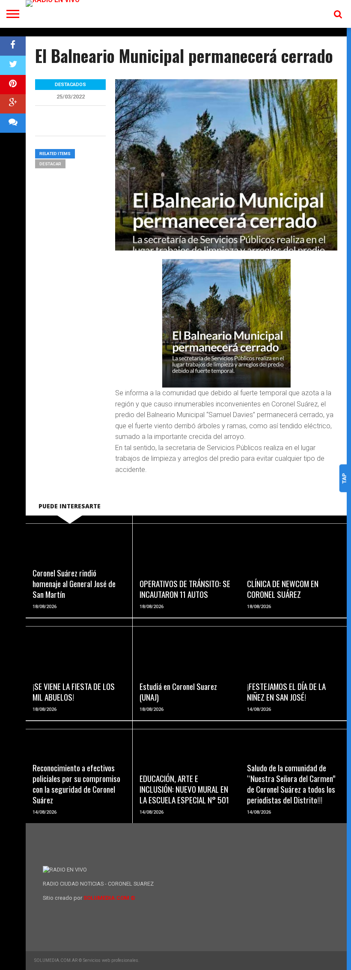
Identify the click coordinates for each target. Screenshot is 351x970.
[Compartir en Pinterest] (13, 84)
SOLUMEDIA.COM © (109, 898)
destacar (50, 163)
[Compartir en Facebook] (13, 46)
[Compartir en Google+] (13, 103)
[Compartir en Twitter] (13, 65)
